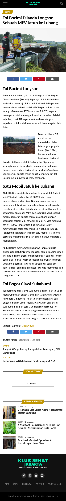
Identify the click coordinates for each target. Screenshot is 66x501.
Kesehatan (27, 484)
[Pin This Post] (39, 79)
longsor (36, 340)
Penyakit (40, 484)
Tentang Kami (54, 484)
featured (24, 340)
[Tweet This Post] (26, 79)
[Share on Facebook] (13, 79)
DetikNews (28, 325)
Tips (7, 484)
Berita (15, 484)
